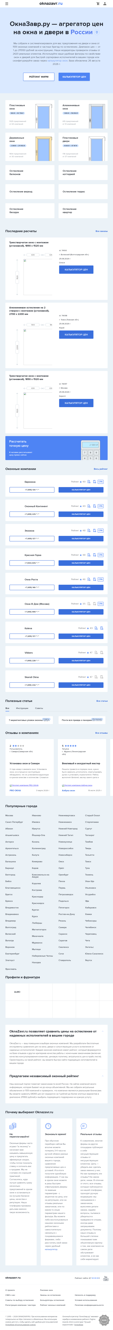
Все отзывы (101, 733)
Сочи (61, 953)
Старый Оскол (92, 815)
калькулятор (51, 1249)
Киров (35, 868)
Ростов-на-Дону (67, 914)
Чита (87, 940)
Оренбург (63, 874)
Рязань (62, 920)
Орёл (61, 868)
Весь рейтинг (101, 469)
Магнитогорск (39, 929)
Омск (61, 861)
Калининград (38, 848)
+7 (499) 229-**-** (32, 514)
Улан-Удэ (89, 881)
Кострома (37, 890)
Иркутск (36, 828)
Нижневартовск (67, 815)
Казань (35, 841)
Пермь (62, 888)
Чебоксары (91, 920)
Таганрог (89, 835)
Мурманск (37, 942)
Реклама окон (46, 1290)
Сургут (88, 828)
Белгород (10, 874)
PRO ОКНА (15, 790)
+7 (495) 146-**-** (32, 587)
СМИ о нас (10, 1295)
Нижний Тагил (66, 835)
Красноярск (38, 903)
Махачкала (37, 936)
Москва (9, 815)
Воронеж (10, 947)
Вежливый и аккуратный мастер (81, 763)
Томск (88, 861)
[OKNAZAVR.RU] (51, 3)
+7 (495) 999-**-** (32, 612)
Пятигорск (64, 907)
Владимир (10, 920)
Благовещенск (12, 888)
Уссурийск (90, 894)
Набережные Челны (42, 956)
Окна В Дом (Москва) (37, 604)
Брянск (9, 901)
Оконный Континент (36, 506)
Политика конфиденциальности (89, 1305)
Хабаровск (90, 907)
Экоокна (29, 530)
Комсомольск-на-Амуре (41, 875)
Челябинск (90, 927)
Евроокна (30, 482)
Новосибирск (65, 855)
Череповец (90, 934)
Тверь (88, 848)
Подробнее (78, 1325)
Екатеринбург (12, 953)
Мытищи (36, 949)
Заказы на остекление (50, 1295)
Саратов (63, 940)
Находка (36, 962)
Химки (88, 914)
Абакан (9, 828)
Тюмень (89, 874)
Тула (87, 868)
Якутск (88, 960)
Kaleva (28, 628)
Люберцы (37, 923)
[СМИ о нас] (104, 1325)
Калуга (35, 855)
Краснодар (37, 896)
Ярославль (11, 969)
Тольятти (89, 855)
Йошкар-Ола (38, 835)
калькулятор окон (58, 60)
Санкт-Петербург (14, 822)
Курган (35, 909)
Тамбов (89, 841)
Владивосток (12, 907)
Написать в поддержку (85, 1295)
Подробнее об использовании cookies (20, 1325)
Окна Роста (31, 579)
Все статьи (102, 701)
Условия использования (86, 1300)
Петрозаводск (66, 894)
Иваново (36, 815)
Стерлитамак (92, 822)
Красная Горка (33, 555)
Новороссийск (66, 848)
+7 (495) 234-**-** (32, 685)
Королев (36, 883)
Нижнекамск (65, 822)
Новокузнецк (65, 841)
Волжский (10, 934)
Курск (35, 916)
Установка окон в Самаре (25, 763)
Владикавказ (12, 914)
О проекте (10, 1290)
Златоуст (10, 960)
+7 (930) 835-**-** (32, 563)
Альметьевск (12, 835)
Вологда (9, 940)
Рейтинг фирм (38, 76)
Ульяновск (90, 888)
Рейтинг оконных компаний (52, 1305)
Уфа (87, 901)
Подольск (64, 901)
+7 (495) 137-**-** (32, 538)
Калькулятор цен (74, 76)
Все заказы (102, 231)
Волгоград (10, 927)
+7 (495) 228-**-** (32, 660)
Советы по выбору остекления (19, 1300)
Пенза (62, 881)
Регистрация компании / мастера (20, 1305)
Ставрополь (65, 960)
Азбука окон (68, 790)
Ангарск (9, 841)
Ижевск (36, 822)
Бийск (8, 881)
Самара (63, 927)
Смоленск (64, 947)
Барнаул (9, 868)
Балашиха (10, 861)
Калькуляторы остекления (52, 1300)
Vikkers (29, 652)
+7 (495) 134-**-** (32, 490)
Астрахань (10, 855)
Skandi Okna (32, 677)
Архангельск (12, 848)
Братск (8, 894)
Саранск (63, 934)
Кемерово (37, 861)
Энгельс (89, 947)
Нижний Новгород (68, 828)
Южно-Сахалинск (94, 953)
